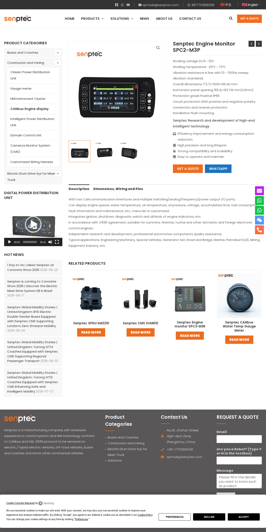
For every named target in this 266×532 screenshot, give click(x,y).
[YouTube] (128, 4)
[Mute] (50, 242)
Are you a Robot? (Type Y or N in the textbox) (239, 451)
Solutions (115, 460)
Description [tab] (79, 189)
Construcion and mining (25, 62)
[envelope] (259, 190)
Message (225, 471)
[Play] (9, 242)
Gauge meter (21, 88)
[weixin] (259, 220)
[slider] (30, 242)
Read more (91, 332)
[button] (33, 224)
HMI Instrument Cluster (28, 98)
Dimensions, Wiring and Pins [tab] (118, 189)
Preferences (174, 517)
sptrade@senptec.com (184, 457)
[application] (102, 18)
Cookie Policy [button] (145, 514)
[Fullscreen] (57, 242)
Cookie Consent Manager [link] (20, 503)
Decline (209, 517)
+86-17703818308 (179, 449)
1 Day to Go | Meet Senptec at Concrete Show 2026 (30, 267)
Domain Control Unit (26, 135)
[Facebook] (116, 4)
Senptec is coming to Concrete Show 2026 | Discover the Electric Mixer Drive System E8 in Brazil (32, 286)
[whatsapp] (259, 200)
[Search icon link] (231, 18)
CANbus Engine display (29, 109)
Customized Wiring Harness (31, 162)
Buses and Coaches (22, 52)
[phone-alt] (259, 229)
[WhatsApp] (122, 4)
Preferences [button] (81, 519)
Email (223, 432)
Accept (244, 517)
